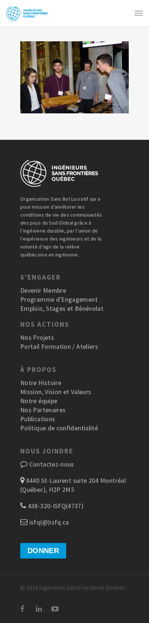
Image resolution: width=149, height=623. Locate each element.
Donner (43, 551)
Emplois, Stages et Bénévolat (61, 308)
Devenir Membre (43, 290)
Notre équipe (38, 401)
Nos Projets (37, 337)
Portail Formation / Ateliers (59, 346)
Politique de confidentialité (59, 428)
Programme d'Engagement (59, 299)
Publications (37, 419)
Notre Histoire (40, 383)
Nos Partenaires (42, 410)
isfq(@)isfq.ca (48, 522)
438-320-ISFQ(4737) (55, 506)
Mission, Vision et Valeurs (55, 392)
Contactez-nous (51, 464)
